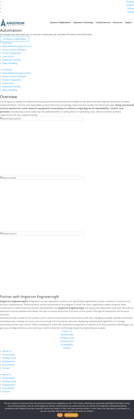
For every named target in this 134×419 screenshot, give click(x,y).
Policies (67, 347)
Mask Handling (9, 63)
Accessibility (67, 344)
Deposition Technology (83, 22)
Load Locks (7, 56)
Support (128, 22)
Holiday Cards (67, 337)
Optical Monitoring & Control (16, 46)
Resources (117, 22)
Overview (7, 42)
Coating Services (103, 22)
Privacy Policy (71, 415)
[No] (130, 409)
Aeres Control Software (14, 49)
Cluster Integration (11, 52)
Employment (67, 341)
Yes (60, 415)
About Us (67, 331)
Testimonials (67, 334)
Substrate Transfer (11, 59)
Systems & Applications (60, 22)
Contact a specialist (14, 39)
